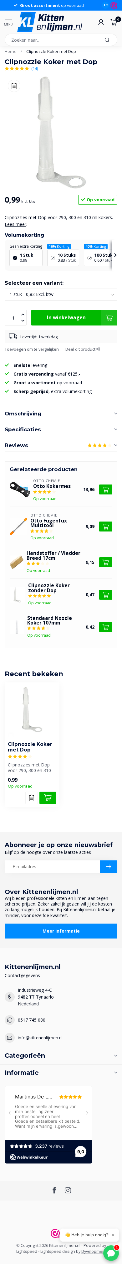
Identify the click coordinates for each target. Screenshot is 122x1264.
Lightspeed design (57, 1251)
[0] (113, 22)
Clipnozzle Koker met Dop (51, 51)
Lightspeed (26, 1251)
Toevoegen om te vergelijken (32, 349)
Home (11, 51)
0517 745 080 (31, 1020)
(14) (34, 68)
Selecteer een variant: (34, 283)
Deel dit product (80, 349)
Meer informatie (61, 931)
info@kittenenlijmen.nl (40, 1038)
